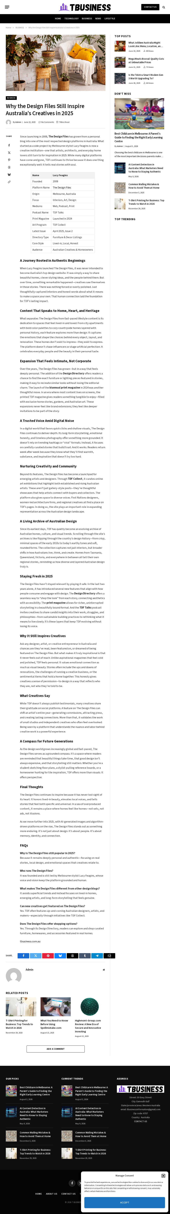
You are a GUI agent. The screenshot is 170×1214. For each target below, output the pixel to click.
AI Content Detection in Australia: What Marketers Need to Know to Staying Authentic (145, 168)
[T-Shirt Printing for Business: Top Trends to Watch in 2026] (21, 1006)
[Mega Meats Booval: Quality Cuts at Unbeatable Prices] (120, 62)
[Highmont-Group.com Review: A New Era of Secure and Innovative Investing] (90, 1006)
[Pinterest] (9, 160)
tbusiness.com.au (30, 941)
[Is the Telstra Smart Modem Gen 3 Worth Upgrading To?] (120, 78)
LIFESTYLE (110, 18)
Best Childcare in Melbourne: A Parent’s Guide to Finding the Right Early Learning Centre (139, 137)
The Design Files (62, 187)
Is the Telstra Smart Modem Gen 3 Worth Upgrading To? (145, 76)
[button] (163, 1175)
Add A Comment (56, 1049)
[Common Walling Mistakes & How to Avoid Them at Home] (120, 187)
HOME (58, 18)
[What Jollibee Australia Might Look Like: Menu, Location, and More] (120, 46)
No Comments (47, 122)
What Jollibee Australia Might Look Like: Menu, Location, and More (145, 44)
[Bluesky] (9, 174)
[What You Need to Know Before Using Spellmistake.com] (56, 1006)
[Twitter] (9, 152)
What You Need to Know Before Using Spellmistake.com (54, 1024)
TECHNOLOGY (71, 18)
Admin (18, 122)
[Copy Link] (9, 181)
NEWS (98, 18)
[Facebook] (9, 145)
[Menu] (7, 7)
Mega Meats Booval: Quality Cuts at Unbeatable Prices (146, 60)
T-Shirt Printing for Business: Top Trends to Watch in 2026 (19, 1024)
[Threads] (9, 167)
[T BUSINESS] (85, 7)
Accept (124, 1202)
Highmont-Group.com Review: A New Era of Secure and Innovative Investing (88, 1026)
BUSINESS (87, 18)
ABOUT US (51, 1193)
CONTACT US (150, 7)
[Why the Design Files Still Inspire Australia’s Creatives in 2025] (55, 63)
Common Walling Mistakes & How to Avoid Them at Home (143, 186)
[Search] (163, 7)
